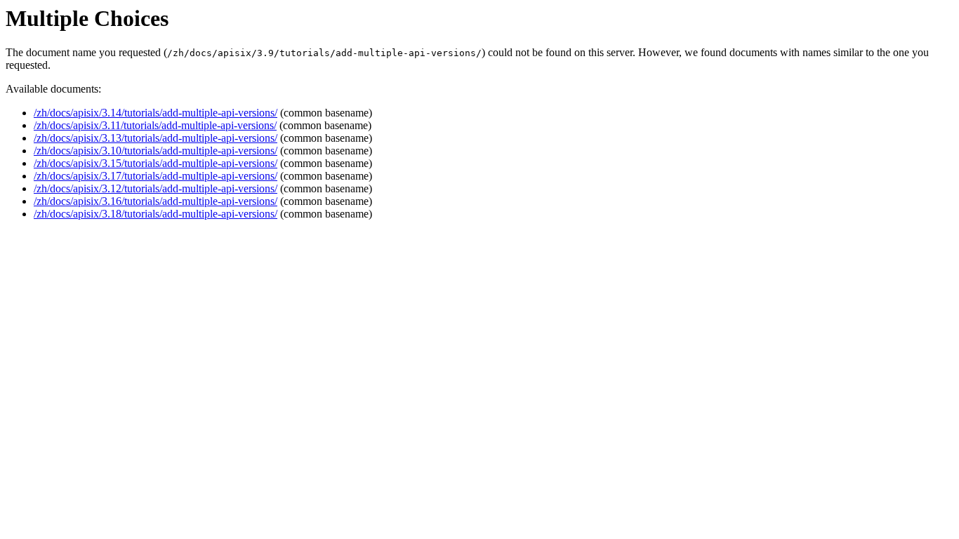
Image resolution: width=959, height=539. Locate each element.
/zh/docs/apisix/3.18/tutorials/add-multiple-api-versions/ (155, 214)
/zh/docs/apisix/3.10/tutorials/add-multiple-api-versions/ (155, 151)
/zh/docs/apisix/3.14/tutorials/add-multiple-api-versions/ (155, 113)
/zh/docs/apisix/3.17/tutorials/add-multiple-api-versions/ (155, 176)
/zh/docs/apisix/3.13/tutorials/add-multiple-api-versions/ (155, 138)
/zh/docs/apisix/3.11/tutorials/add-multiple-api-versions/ (155, 125)
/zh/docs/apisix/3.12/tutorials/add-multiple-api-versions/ (155, 188)
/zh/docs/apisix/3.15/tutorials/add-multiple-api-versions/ (155, 163)
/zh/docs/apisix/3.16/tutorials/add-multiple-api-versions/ (155, 201)
